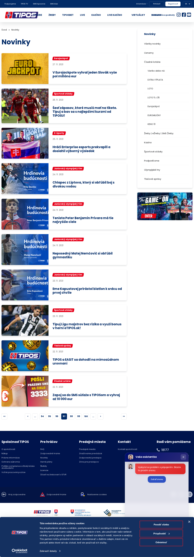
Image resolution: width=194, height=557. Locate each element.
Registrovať (173, 4)
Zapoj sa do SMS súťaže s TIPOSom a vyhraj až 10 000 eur (86, 397)
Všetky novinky (152, 43)
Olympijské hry (152, 169)
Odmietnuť (161, 542)
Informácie (141, 4)
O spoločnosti (8, 449)
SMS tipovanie (39, 4)
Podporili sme (151, 160)
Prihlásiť (156, 4)
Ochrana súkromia (11, 462)
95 (49, 416)
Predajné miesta (87, 449)
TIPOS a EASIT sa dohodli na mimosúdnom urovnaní (86, 362)
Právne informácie (11, 458)
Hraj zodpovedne (16, 495)
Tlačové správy (152, 179)
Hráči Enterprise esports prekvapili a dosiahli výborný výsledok (81, 149)
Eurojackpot (154, 106)
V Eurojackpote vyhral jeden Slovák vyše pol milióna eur (85, 74)
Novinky (15, 29)
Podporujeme (10, 4)
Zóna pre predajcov (89, 462)
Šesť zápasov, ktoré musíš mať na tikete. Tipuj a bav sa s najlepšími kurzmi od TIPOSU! (85, 112)
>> (124, 416)
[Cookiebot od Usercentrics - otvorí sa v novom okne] (19, 551)
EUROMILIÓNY (154, 115)
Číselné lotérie (152, 62)
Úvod (4, 29)
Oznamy (149, 52)
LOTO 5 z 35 (154, 97)
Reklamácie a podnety (163, 15)
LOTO (150, 88)
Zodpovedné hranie (50, 454)
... (35, 416)
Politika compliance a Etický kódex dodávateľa (18, 467)
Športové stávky (153, 151)
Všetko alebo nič (156, 70)
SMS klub (54, 4)
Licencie (44, 470)
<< (4, 416)
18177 (165, 449)
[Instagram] (190, 494)
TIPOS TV (24, 4)
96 (56, 416)
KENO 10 (152, 124)
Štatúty (43, 466)
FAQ (42, 449)
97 (64, 416)
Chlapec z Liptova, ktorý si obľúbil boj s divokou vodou (83, 184)
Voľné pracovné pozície (13, 472)
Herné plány (46, 462)
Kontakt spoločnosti (127, 449)
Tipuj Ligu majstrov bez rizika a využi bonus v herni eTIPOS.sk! (87, 326)
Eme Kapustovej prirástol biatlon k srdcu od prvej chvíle (87, 291)
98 (71, 416)
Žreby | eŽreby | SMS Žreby (158, 133)
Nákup (5, 454)
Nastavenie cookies (97, 495)
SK (186, 4)
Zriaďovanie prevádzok (90, 454)
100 (86, 416)
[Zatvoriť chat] (183, 457)
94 (42, 416)
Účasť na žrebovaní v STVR (53, 475)
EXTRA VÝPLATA (155, 79)
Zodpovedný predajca (90, 458)
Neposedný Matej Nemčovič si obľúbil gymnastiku (83, 255)
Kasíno (148, 142)
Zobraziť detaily (48, 551)
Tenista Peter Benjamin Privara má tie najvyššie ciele (83, 220)
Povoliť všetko (161, 524)
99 (78, 416)
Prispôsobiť (159, 533)
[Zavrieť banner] (189, 522)
